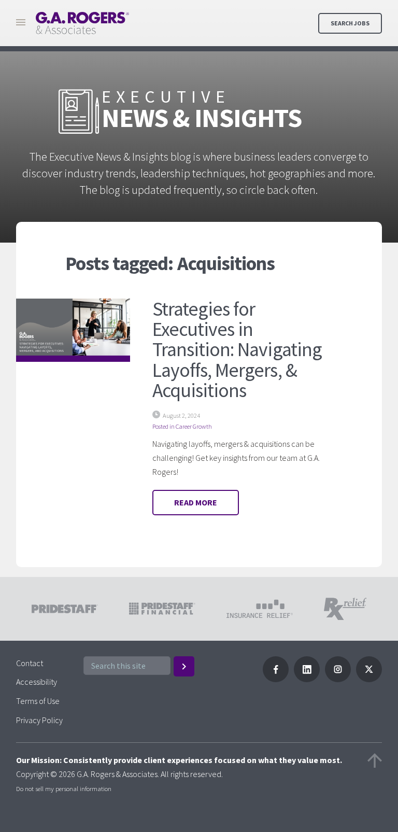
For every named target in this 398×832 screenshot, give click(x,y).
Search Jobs (350, 23)
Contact (29, 663)
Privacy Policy (39, 720)
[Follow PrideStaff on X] (369, 679)
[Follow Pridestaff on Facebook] (276, 679)
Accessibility (36, 681)
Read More (195, 502)
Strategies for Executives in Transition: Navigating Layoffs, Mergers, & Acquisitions (237, 350)
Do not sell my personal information (63, 788)
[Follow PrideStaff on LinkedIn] (307, 679)
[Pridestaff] (82, 23)
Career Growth (194, 426)
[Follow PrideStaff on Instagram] (338, 679)
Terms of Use (38, 701)
